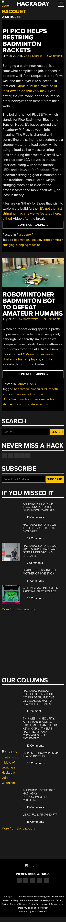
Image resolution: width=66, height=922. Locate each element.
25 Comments (35, 598)
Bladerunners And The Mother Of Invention (40, 571)
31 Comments (35, 580)
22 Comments (35, 538)
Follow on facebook (4, 455)
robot (51, 399)
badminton (21, 240)
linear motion (12, 394)
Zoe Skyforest (33, 56)
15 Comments (35, 807)
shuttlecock (11, 404)
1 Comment (33, 711)
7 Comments (34, 563)
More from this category (18, 609)
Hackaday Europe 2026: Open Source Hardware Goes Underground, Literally (40, 551)
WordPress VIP (39, 911)
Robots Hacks (26, 384)
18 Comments (35, 517)
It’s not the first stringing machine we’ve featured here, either (32, 213)
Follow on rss (22, 455)
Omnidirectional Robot (18, 399)
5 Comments (54, 56)
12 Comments (35, 745)
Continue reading (40, 226)
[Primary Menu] (61, 4)
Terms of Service (18, 904)
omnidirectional (32, 394)
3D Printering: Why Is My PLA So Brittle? (41, 754)
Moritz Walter (31, 319)
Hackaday (33, 3)
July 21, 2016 (10, 319)
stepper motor (52, 240)
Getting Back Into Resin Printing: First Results (40, 589)
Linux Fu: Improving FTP (40, 814)
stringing (9, 245)
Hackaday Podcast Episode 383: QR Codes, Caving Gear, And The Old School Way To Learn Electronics (39, 697)
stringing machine (28, 245)
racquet (35, 240)
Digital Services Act (39, 904)
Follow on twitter (10, 455)
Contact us (27, 455)
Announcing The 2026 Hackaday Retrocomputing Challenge (39, 795)
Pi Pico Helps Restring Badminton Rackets (25, 40)
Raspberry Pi (25, 234)
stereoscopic (39, 404)
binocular (36, 389)
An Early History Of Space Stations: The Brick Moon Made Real (39, 507)
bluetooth (51, 389)
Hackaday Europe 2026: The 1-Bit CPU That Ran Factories (40, 528)
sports (24, 404)
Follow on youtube (16, 455)
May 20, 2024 (11, 56)
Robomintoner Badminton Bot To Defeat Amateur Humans (33, 304)
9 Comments (51, 319)
